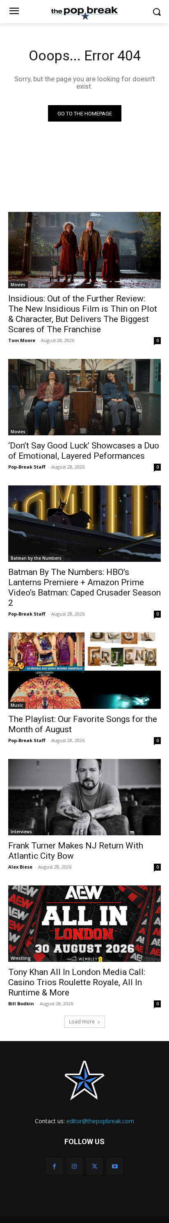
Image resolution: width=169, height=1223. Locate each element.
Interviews (21, 831)
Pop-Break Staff (27, 467)
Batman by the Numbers (36, 558)
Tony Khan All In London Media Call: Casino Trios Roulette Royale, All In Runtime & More (76, 982)
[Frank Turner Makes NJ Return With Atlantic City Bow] (84, 797)
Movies (18, 284)
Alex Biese (20, 867)
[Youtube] (115, 1166)
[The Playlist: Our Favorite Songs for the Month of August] (84, 670)
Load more (82, 1021)
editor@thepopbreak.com (100, 1121)
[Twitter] (95, 1166)
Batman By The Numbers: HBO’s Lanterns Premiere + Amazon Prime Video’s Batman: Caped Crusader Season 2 (84, 587)
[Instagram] (74, 1166)
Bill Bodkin (21, 1003)
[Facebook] (54, 1166)
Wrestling (21, 958)
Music (17, 705)
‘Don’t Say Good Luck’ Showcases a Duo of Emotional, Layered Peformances (83, 451)
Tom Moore (21, 340)
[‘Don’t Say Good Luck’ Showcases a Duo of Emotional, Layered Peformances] (84, 397)
